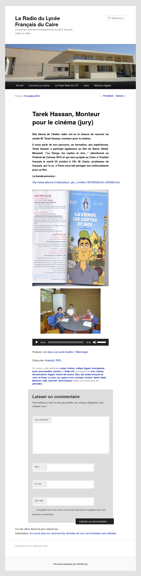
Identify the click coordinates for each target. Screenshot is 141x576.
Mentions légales (102, 85)
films (77, 374)
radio (44, 380)
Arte (93, 371)
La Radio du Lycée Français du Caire (37, 21)
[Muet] (94, 342)
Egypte (87, 368)
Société (57, 371)
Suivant (121, 95)
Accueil (19, 85)
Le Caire (52, 377)
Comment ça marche (39, 85)
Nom (37, 466)
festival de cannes (65, 374)
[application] (70, 342)
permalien (37, 383)
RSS (58, 360)
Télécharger (81, 352)
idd (82, 374)
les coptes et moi (65, 377)
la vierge (42, 377)
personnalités (45, 371)
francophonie (98, 368)
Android (49, 360)
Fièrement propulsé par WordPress (70, 564)
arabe (63, 368)
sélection (52, 380)
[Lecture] (37, 342)
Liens (86, 85)
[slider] (102, 342)
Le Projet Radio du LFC (66, 85)
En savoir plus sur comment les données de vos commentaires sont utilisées (73, 533)
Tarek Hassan (65, 380)
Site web (39, 500)
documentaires (39, 374)
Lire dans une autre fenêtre (58, 352)
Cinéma (71, 368)
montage (79, 377)
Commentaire (42, 419)
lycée (35, 371)
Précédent (107, 95)
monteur (88, 377)
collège (79, 368)
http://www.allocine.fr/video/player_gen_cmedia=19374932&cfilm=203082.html (76, 182)
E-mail (38, 483)
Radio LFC (70, 371)
